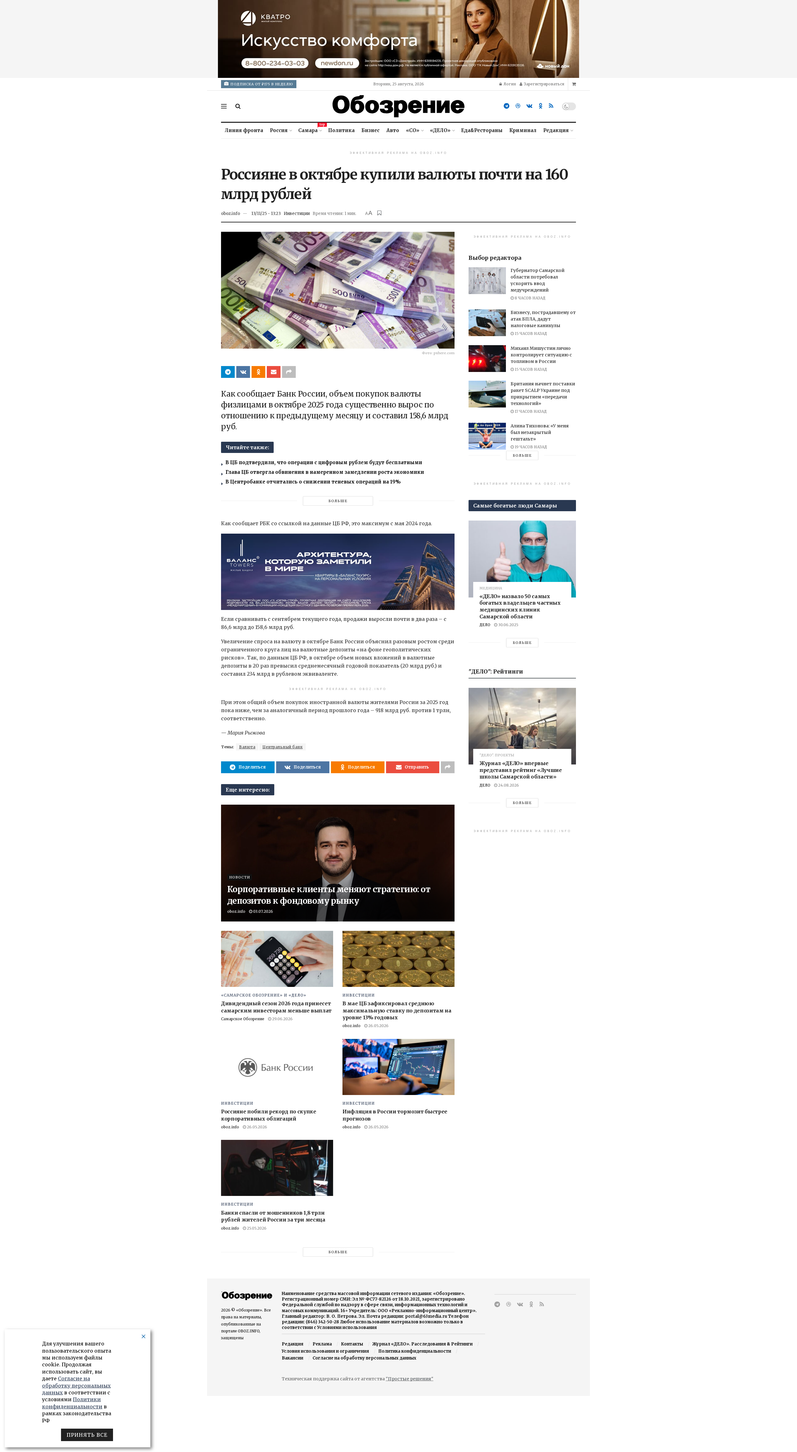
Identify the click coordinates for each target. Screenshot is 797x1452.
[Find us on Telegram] (506, 106)
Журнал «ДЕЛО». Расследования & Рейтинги (422, 1344)
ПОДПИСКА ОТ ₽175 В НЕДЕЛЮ (261, 84)
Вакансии (292, 1358)
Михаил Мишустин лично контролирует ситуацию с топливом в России (541, 354)
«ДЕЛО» (440, 130)
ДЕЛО (484, 624)
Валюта (247, 747)
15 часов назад (530, 333)
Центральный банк (282, 747)
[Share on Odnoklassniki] (258, 372)
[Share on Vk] (243, 372)
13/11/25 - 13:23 (266, 213)
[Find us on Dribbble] (518, 106)
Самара (309, 129)
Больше (337, 501)
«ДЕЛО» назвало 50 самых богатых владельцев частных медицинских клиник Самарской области (520, 606)
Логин (509, 84)
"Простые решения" (409, 1379)
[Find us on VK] (529, 106)
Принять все (87, 1435)
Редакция (556, 130)
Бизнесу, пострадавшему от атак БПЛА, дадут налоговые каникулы (543, 319)
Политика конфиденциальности (414, 1351)
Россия (279, 130)
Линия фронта (244, 130)
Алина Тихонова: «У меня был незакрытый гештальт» (540, 432)
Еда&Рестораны (481, 130)
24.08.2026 (508, 785)
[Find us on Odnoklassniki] (541, 106)
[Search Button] (238, 106)
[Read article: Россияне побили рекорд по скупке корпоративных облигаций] (277, 1067)
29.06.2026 (282, 1018)
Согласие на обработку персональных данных (364, 1358)
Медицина (490, 588)
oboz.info (230, 213)
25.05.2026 (256, 1228)
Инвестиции (297, 213)
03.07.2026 (262, 911)
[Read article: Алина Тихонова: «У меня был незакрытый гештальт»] (487, 436)
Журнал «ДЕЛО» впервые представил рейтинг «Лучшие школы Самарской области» (520, 770)
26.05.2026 (378, 1025)
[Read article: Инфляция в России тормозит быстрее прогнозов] (398, 1067)
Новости (239, 877)
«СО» (412, 130)
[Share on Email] (274, 372)
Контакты (352, 1344)
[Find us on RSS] (551, 106)
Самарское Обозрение (242, 1018)
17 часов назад (530, 411)
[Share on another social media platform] (289, 372)
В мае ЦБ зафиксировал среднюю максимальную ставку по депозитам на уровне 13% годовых (396, 1010)
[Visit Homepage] (398, 106)
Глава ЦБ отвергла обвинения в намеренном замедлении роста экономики (324, 472)
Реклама (322, 1344)
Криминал (522, 130)
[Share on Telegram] (228, 372)
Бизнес (370, 130)
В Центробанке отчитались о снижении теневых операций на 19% (313, 482)
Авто (392, 130)
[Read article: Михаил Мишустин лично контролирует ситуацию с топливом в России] (487, 358)
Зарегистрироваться (543, 84)
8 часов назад (529, 298)
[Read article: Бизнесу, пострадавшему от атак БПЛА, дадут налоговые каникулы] (487, 322)
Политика (341, 130)
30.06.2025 (507, 624)
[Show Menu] (224, 106)
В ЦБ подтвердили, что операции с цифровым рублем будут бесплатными (323, 462)
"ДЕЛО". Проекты (496, 755)
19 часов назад (530, 447)
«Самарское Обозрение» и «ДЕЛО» (263, 995)
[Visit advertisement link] (398, 39)
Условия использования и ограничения (325, 1351)
